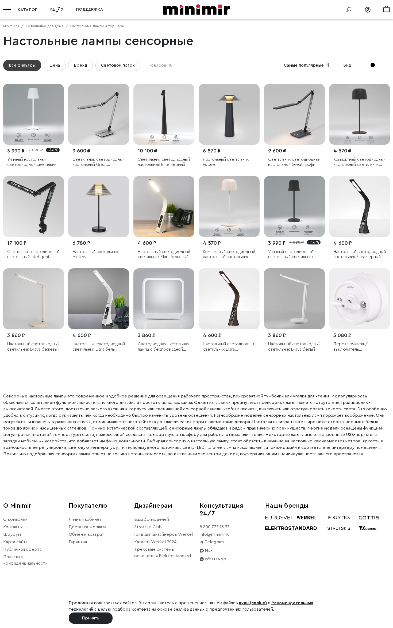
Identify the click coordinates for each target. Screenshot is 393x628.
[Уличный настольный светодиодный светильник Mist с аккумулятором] (33, 114)
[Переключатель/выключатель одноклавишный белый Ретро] (359, 298)
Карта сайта (15, 542)
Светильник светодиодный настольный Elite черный (164, 162)
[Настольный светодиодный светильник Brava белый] (294, 298)
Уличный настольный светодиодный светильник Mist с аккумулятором (33, 162)
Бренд (80, 65)
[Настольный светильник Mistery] (98, 206)
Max (208, 550)
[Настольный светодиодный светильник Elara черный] (359, 206)
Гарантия (78, 542)
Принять (90, 618)
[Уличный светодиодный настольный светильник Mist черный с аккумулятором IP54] (294, 206)
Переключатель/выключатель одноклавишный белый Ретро (355, 347)
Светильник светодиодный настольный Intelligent (33, 254)
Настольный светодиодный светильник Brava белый (294, 346)
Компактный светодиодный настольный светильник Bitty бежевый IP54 (229, 254)
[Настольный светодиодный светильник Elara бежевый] (163, 206)
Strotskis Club (148, 527)
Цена (54, 65)
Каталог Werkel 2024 (155, 542)
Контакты (12, 527)
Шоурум (12, 534)
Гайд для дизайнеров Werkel (163, 534)
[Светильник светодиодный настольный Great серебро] (98, 114)
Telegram (214, 542)
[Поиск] (349, 10)
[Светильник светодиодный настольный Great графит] (294, 114)
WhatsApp (215, 559)
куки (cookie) (253, 603)
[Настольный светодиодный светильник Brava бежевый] (33, 298)
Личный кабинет (85, 519)
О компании (15, 519)
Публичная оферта (22, 549)
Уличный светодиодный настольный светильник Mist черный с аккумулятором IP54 (291, 254)
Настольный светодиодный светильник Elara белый (98, 346)
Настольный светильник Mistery (95, 254)
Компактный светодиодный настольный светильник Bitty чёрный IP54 (359, 162)
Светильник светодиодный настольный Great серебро (98, 162)
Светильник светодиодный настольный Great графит (294, 162)
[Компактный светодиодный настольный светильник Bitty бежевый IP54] (229, 206)
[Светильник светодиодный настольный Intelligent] (33, 206)
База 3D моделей (151, 519)
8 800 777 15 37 (215, 527)
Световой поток (118, 65)
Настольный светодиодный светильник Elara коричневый (229, 347)
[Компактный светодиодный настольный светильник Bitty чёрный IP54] (359, 114)
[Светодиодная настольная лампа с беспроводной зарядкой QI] (163, 298)
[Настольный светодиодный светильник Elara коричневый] (229, 298)
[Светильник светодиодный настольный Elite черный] (163, 114)
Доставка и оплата (87, 527)
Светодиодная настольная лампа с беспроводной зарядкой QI (163, 347)
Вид (347, 65)
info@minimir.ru (214, 534)
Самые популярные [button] (307, 65)
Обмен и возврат (86, 534)
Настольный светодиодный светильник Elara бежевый (164, 254)
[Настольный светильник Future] (229, 114)
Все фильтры (22, 65)
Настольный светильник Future (226, 162)
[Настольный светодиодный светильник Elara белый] (98, 298)
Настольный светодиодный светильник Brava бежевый (33, 346)
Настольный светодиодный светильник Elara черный (359, 254)
